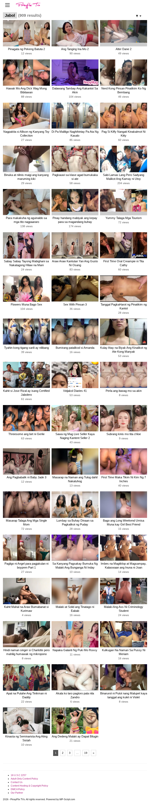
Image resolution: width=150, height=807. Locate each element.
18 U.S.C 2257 (18, 775)
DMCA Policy (18, 789)
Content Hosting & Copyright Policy (29, 785)
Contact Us (16, 782)
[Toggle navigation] (9, 4)
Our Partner (17, 792)
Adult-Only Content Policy (24, 778)
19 (85, 752)
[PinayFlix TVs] (28, 5)
